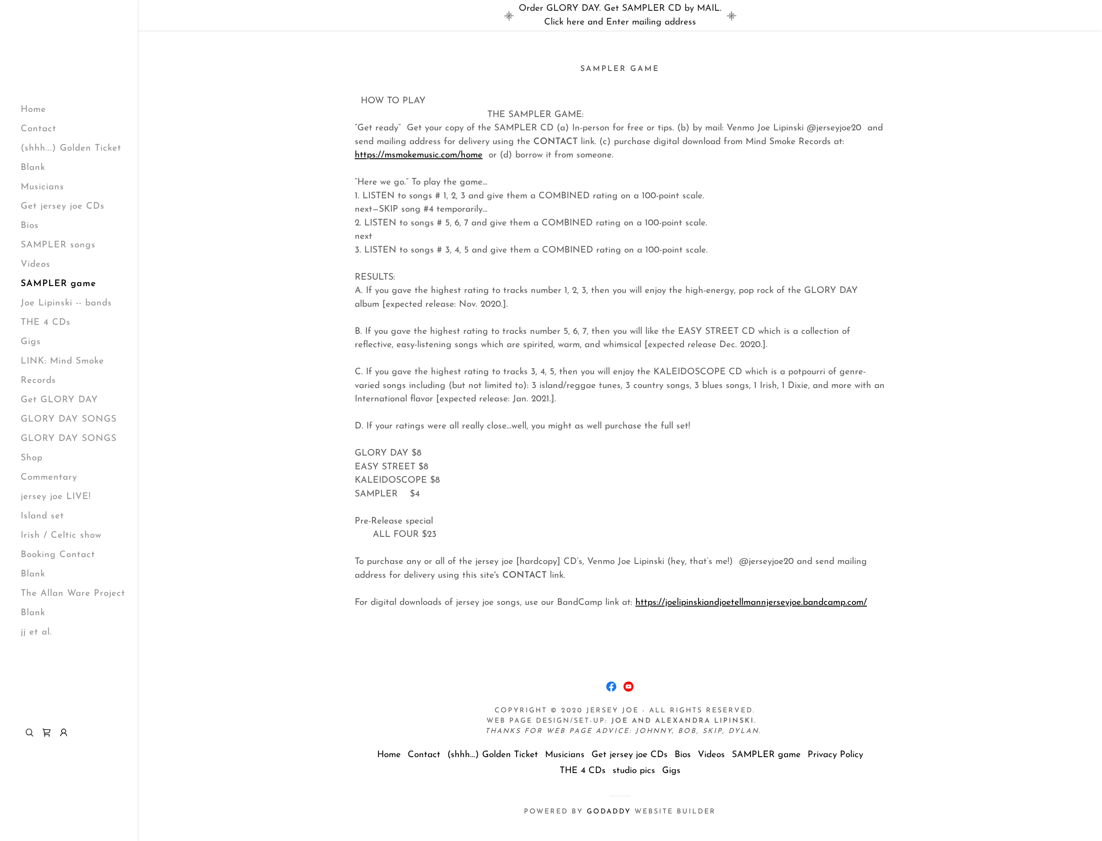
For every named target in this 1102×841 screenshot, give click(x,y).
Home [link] (33, 109)
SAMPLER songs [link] (58, 245)
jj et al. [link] (36, 632)
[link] (46, 732)
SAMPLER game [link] (58, 283)
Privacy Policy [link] (835, 754)
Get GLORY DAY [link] (59, 399)
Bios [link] (30, 225)
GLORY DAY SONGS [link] (69, 419)
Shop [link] (32, 457)
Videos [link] (35, 264)
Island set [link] (42, 516)
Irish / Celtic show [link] (61, 535)
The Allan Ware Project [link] (73, 593)
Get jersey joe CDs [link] (63, 206)
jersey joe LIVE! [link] (56, 496)
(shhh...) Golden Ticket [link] (71, 148)
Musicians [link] (42, 186)
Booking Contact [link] (58, 554)
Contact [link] (38, 128)
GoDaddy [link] (609, 811)
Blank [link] (33, 167)
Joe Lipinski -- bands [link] (66, 303)
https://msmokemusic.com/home (419, 155)
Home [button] (389, 754)
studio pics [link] (634, 770)
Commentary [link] (49, 477)
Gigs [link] (31, 341)
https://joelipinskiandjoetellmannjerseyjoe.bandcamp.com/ (751, 602)
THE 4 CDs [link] (46, 322)
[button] (63, 732)
